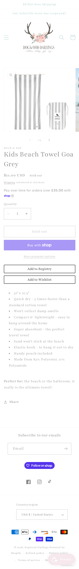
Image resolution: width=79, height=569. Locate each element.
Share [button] (14, 402)
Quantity (10, 204)
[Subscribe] (65, 449)
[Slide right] (49, 140)
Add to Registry (39, 269)
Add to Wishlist (39, 279)
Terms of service (29, 560)
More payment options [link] (39, 256)
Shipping (9, 182)
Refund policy (35, 553)
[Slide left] (30, 140)
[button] (6, 37)
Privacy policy (58, 553)
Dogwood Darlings (37, 547)
